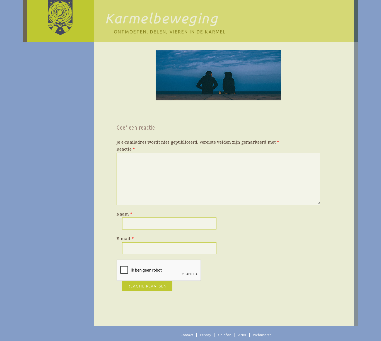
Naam (124, 214)
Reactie (126, 149)
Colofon (225, 335)
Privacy (205, 335)
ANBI (242, 335)
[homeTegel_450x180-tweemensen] (218, 75)
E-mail (125, 238)
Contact (186, 335)
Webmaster (262, 335)
